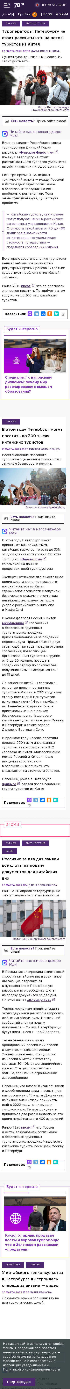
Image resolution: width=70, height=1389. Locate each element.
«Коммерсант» (39, 1000)
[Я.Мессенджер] (56, 313)
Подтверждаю (19, 1382)
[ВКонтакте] (43, 313)
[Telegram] (36, 313)
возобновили (13, 623)
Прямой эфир (53, 5)
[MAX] (30, 313)
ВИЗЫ (9, 851)
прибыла (9, 784)
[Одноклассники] (49, 313)
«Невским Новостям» (36, 152)
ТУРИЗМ (11, 23)
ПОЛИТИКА (13, 1265)
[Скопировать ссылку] (63, 314)
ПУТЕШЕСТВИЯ (35, 23)
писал (26, 286)
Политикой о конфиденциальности (31, 1369)
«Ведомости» (31, 559)
